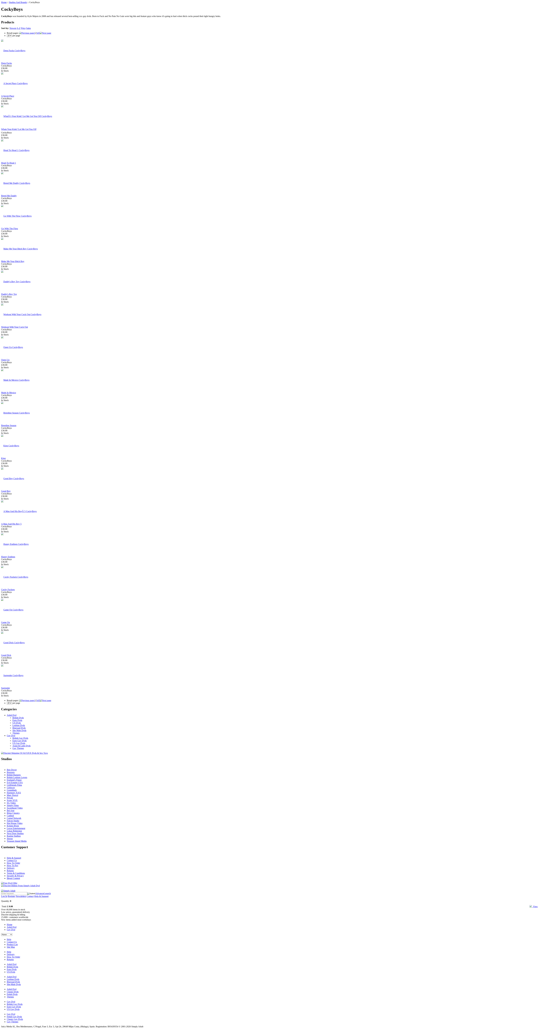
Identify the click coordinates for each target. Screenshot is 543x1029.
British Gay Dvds (20, 738)
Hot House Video (14, 823)
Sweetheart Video (15, 808)
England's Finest (14, 780)
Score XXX (12, 800)
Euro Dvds (17, 720)
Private (10, 798)
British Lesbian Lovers (17, 777)
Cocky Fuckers (8, 589)
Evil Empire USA (15, 782)
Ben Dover (12, 770)
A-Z (19, 28)
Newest (12, 28)
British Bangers (14, 775)
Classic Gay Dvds (15, 1019)
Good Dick (6, 655)
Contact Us (12, 860)
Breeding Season (8, 425)
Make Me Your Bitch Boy (12, 261)
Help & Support (14, 858)
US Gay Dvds (18, 743)
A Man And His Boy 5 (11, 524)
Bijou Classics (13, 813)
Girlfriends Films (14, 785)
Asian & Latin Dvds (21, 746)
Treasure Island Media (17, 841)
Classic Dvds (13, 992)
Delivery (11, 868)
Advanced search (43, 893)
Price (23, 28)
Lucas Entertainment (16, 828)
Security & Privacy (15, 876)
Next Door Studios (15, 833)
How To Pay (12, 865)
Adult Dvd (11, 715)
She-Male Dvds (14, 984)
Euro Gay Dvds (19, 740)
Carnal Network (14, 818)
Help (9, 939)
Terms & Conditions (16, 873)
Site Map (11, 947)
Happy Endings (8, 557)
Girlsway (11, 787)
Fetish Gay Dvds (14, 1016)
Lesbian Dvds (18, 725)
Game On (5, 622)
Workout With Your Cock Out (14, 327)
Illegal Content (13, 878)
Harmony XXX (14, 792)
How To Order (13, 863)
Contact (30, 896)
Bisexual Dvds (19, 728)
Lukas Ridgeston (14, 831)
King (3, 458)
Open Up (5, 360)
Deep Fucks (6, 63)
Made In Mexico (8, 392)
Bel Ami (10, 810)
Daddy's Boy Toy (9, 294)
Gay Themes (18, 748)
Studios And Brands (18, 2)
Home (4, 2)
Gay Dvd (11, 735)
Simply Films (13, 805)
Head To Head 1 (8, 163)
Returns (10, 870)
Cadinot (10, 815)
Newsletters (21, 896)
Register (11, 896)
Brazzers (11, 772)
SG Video (11, 803)
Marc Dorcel (12, 795)
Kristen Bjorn (13, 826)
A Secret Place (7, 96)
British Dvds (18, 718)
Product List (12, 944)
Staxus (10, 838)
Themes (16, 733)
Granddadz (12, 790)
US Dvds (16, 723)
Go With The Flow (9, 228)
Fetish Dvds (12, 994)
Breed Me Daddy (9, 196)
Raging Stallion (14, 836)
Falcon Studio (13, 820)
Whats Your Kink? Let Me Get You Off (18, 129)
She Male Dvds (19, 730)
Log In (4, 896)
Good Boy (6, 491)
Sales (28, 28)
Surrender (5, 688)
